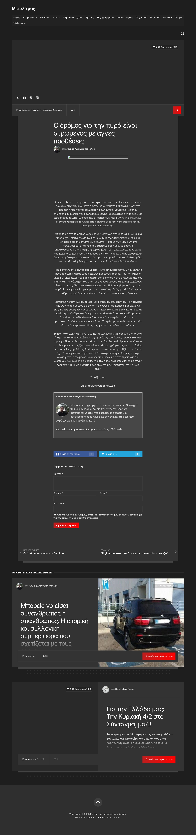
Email (103, 493)
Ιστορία (47, 110)
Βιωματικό (155, 17)
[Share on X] (18, 98)
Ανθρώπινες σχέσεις (73, 17)
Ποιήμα (178, 17)
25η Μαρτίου (19, 23)
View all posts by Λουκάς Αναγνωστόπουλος (82, 429)
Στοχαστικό (141, 17)
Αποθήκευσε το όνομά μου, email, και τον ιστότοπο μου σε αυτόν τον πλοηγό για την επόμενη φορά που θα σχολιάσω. (98, 516)
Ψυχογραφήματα (105, 17)
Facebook (45, 17)
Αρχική (16, 17)
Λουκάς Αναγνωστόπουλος (80, 148)
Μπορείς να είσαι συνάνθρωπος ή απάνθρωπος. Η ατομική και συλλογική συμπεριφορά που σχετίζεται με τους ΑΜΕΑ (54, 628)
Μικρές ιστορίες (125, 17)
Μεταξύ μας (23, 8)
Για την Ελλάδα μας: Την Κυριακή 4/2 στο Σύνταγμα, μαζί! (135, 716)
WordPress (100, 817)
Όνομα (58, 493)
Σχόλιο (58, 473)
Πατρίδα (40, 759)
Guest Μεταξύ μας (124, 689)
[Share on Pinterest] (31, 98)
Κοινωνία (167, 17)
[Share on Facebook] (24, 98)
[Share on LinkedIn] (37, 98)
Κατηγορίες (28, 17)
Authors (56, 17)
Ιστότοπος (59, 503)
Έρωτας (90, 17)
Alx (118, 817)
